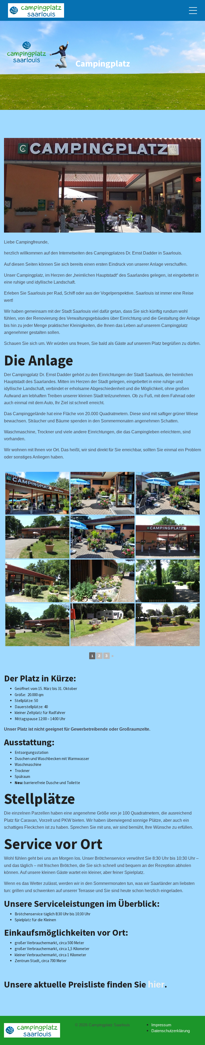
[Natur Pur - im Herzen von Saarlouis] (36, 10)
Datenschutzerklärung (170, 1030)
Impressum (161, 1025)
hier (156, 984)
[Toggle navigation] (193, 10)
